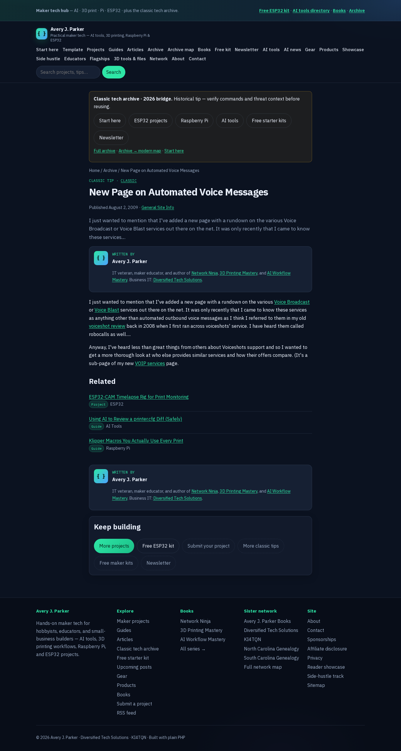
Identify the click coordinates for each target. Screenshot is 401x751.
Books (339, 10)
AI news (292, 50)
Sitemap (316, 685)
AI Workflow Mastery (202, 639)
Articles (135, 50)
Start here (47, 50)
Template (73, 50)
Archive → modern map (140, 150)
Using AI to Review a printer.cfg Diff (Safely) (135, 419)
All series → (193, 649)
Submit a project (134, 704)
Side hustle (48, 58)
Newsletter (247, 50)
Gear (310, 50)
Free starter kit (133, 658)
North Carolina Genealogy (271, 649)
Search (113, 72)
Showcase (353, 50)
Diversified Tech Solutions (177, 279)
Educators (75, 58)
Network (159, 58)
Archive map (181, 50)
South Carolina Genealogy (271, 658)
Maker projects (133, 621)
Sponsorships (321, 639)
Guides (116, 50)
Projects (96, 50)
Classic (129, 180)
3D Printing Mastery (238, 273)
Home (94, 170)
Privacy (315, 658)
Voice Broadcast (292, 302)
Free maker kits (116, 563)
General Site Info (157, 207)
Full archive (104, 150)
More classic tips (261, 546)
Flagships (100, 58)
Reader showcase (326, 667)
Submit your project (209, 546)
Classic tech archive (138, 649)
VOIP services (150, 363)
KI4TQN (252, 639)
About (178, 58)
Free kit (223, 50)
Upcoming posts (134, 667)
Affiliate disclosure (327, 649)
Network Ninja (204, 273)
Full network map (263, 667)
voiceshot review (107, 326)
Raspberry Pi (194, 120)
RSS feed (126, 713)
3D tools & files (130, 58)
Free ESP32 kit (274, 10)
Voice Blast (107, 310)
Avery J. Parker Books (267, 621)
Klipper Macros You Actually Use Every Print (136, 441)
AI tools (271, 50)
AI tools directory (311, 10)
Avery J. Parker (129, 261)
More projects (114, 546)
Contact (197, 58)
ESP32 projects (150, 120)
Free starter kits (269, 120)
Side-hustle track (325, 676)
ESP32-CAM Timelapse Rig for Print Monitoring (139, 397)
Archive (357, 10)
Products (328, 50)
